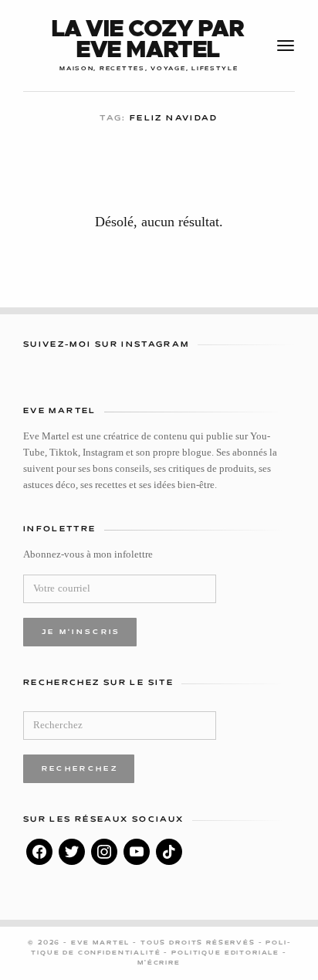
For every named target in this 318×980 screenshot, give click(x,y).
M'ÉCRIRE (159, 963)
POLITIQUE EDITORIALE (226, 953)
